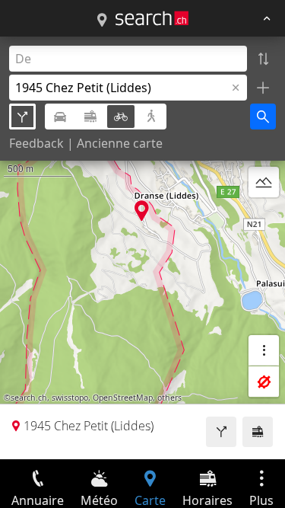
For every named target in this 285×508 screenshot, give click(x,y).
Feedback (36, 143)
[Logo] (152, 18)
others (169, 397)
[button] (142, 211)
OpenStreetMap (123, 397)
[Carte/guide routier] (101, 20)
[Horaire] (257, 432)
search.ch (29, 397)
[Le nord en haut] (264, 218)
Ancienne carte (120, 143)
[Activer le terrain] (264, 182)
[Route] (221, 432)
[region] (142, 248)
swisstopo (70, 397)
